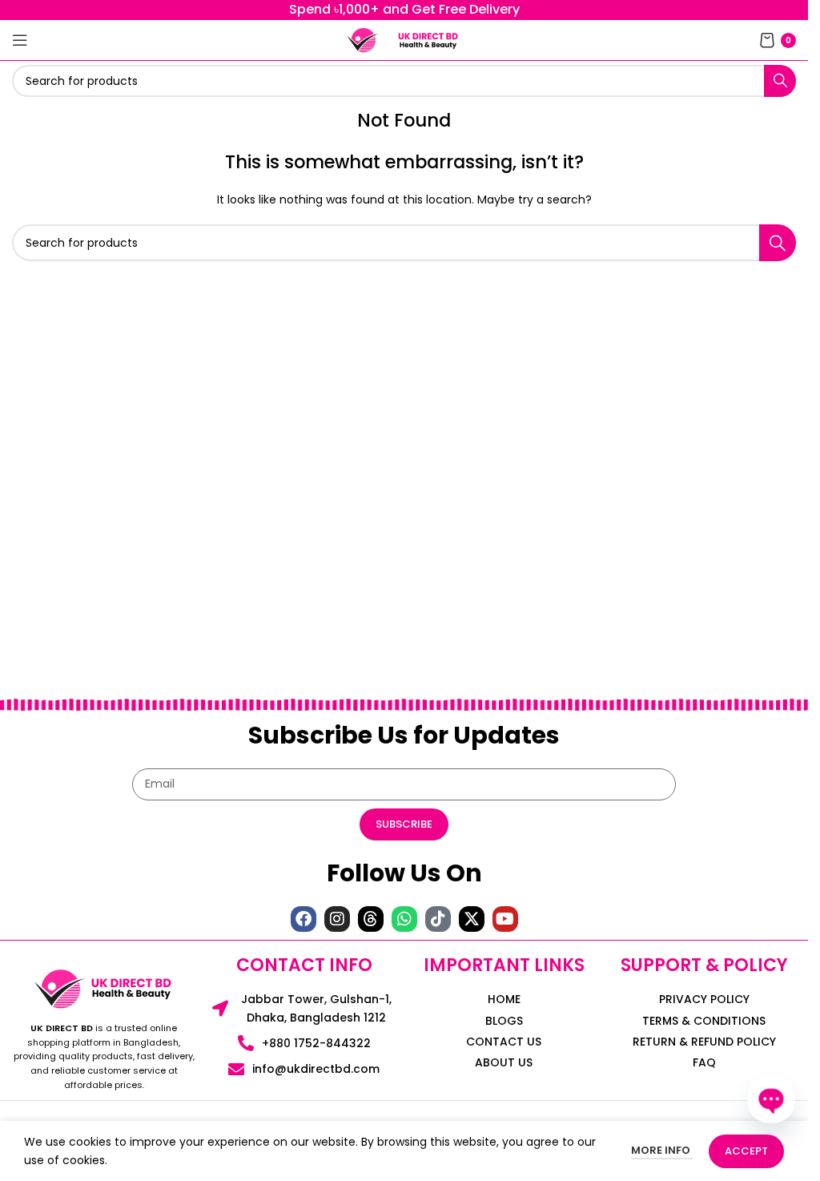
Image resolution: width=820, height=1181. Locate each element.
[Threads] (371, 919)
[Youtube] (505, 919)
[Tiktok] (438, 919)
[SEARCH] (780, 81)
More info (662, 1150)
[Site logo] (363, 39)
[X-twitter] (471, 919)
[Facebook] (303, 919)
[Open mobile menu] (20, 40)
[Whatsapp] (404, 919)
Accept (746, 1151)
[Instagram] (337, 919)
